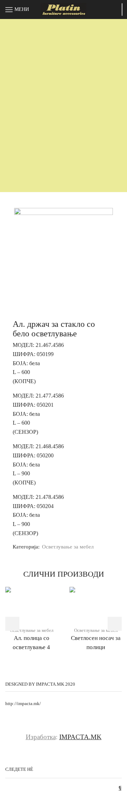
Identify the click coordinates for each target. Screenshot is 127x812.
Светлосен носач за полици (96, 643)
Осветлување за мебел (67, 547)
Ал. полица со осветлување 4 (31, 643)
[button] (12, 624)
